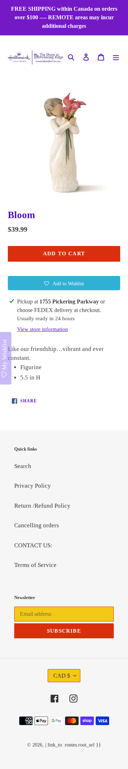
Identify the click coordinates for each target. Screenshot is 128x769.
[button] (64, 283)
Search (22, 466)
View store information (42, 329)
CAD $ (61, 676)
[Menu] (115, 56)
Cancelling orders (36, 525)
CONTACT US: (33, 545)
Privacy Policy (32, 485)
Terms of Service (35, 565)
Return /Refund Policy (42, 505)
